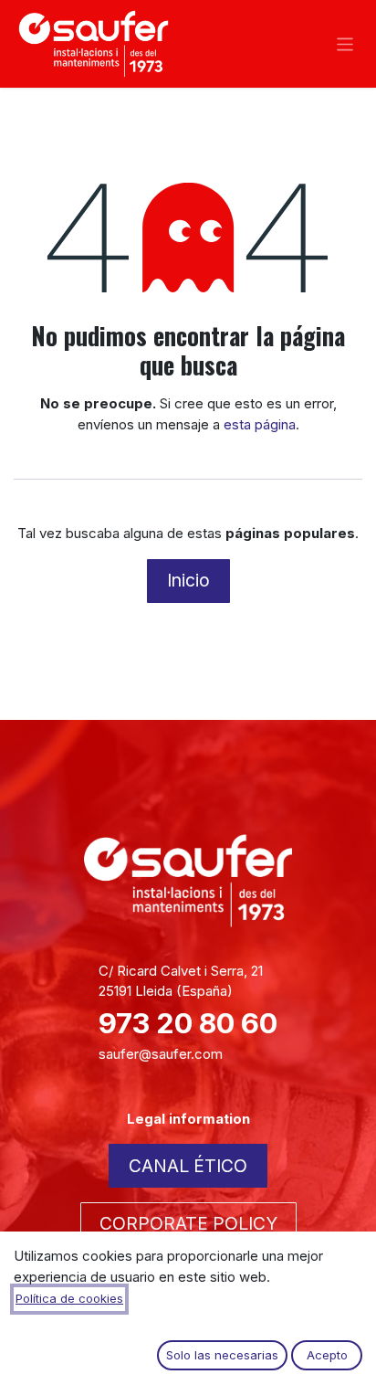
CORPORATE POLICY (188, 1223)
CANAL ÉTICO (188, 1166)
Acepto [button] (327, 1355)
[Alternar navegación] (345, 43)
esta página (260, 424)
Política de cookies (69, 1298)
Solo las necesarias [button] (222, 1355)
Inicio (188, 580)
